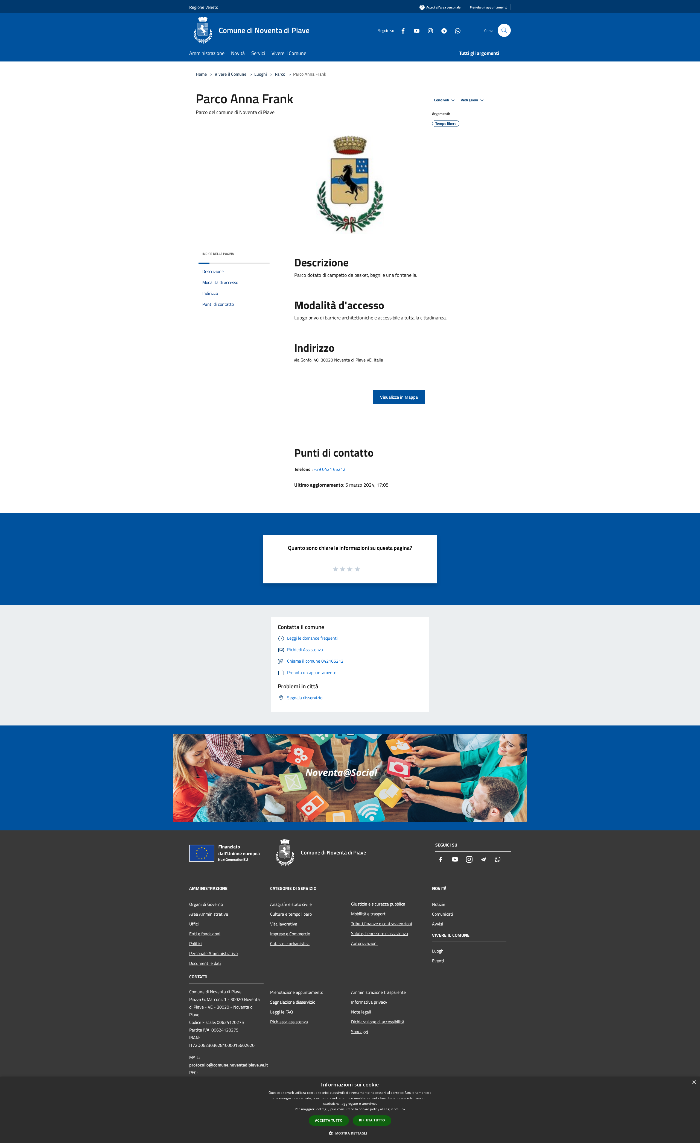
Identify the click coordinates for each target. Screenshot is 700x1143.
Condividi (442, 100)
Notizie (438, 904)
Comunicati (442, 914)
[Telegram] (441, 30)
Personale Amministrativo (213, 953)
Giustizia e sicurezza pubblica (378, 904)
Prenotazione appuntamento (296, 992)
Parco (280, 74)
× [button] (694, 1082)
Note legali (361, 1012)
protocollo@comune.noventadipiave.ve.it (228, 1065)
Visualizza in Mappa (399, 397)
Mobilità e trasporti (369, 913)
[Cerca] (504, 30)
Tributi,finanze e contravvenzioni (381, 923)
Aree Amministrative (208, 914)
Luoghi (260, 74)
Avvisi (437, 924)
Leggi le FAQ (281, 1012)
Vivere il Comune (231, 74)
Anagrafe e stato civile (291, 904)
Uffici (194, 924)
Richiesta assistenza (289, 1021)
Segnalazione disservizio (292, 1002)
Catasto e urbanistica (290, 943)
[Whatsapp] (455, 30)
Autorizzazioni (364, 943)
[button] (350, 1133)
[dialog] (350, 1110)
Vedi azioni (470, 100)
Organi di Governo (206, 904)
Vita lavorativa (283, 924)
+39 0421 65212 (329, 469)
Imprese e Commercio (290, 933)
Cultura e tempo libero (291, 914)
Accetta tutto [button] (329, 1120)
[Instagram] (428, 30)
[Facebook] (400, 30)
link (402, 1109)
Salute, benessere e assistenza (379, 933)
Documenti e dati (205, 963)
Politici (195, 943)
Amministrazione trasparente (378, 992)
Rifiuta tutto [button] (372, 1120)
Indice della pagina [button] (218, 253)
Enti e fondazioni (204, 933)
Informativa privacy (369, 1002)
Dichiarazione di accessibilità (377, 1021)
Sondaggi (359, 1031)
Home (201, 74)
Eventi (438, 960)
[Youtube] (414, 30)
